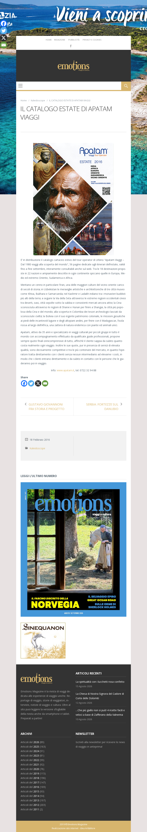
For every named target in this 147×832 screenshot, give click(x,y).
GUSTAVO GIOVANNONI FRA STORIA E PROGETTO (46, 406)
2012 (36, 805)
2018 (36, 778)
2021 (36, 764)
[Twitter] (31, 383)
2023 (36, 755)
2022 (36, 760)
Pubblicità (73, 39)
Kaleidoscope (38, 100)
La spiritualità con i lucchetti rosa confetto (100, 681)
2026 (36, 742)
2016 (36, 787)
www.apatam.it (65, 370)
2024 (36, 751)
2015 (36, 791)
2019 (36, 773)
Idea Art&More (87, 828)
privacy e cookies (92, 39)
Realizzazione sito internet (65, 828)
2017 (36, 782)
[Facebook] (70, 46)
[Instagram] (76, 46)
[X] (38, 383)
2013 (36, 800)
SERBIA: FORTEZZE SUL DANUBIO (102, 406)
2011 (36, 809)
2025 (36, 746)
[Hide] (1, 52)
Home (49, 39)
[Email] (45, 383)
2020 (36, 769)
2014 (36, 796)
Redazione (59, 39)
